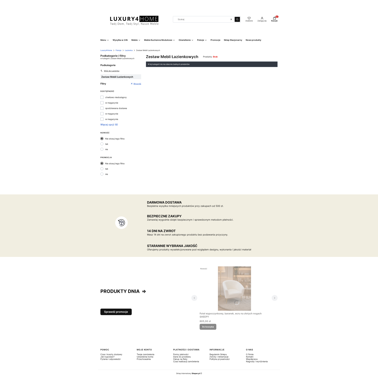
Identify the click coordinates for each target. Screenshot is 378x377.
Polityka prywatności (220, 359)
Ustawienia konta (145, 356)
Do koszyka (208, 326)
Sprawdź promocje (116, 311)
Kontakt (249, 356)
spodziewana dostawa (116, 108)
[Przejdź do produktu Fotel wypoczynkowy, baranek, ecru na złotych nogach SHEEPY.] (234, 288)
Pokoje (118, 50)
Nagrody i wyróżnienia (257, 361)
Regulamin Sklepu (218, 354)
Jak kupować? (107, 356)
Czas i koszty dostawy (111, 354)
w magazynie (111, 103)
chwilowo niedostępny (116, 97)
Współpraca (252, 359)
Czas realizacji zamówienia (186, 361)
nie (106, 149)
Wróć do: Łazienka (111, 71)
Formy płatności (180, 354)
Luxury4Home (106, 50)
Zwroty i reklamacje (219, 356)
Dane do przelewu (182, 356)
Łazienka (129, 50)
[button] (237, 19)
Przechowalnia (144, 359)
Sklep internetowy (188, 373)
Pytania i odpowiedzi (110, 359)
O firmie (250, 354)
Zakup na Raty (180, 359)
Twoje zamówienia (145, 354)
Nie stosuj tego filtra (114, 138)
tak (106, 144)
